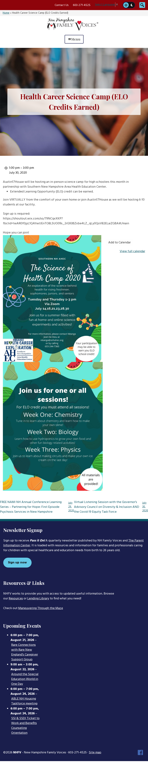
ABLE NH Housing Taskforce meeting (24, 701)
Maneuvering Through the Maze (40, 608)
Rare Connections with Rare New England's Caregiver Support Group (24, 652)
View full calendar (132, 251)
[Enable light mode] (126, 5)
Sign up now (17, 562)
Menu (75, 39)
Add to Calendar (119, 242)
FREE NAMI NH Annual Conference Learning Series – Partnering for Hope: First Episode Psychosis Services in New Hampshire (37, 507)
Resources (16, 598)
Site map (95, 752)
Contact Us (62, 5)
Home (6, 13)
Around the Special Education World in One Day (24, 679)
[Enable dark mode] (132, 5)
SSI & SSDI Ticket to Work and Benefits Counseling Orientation (25, 726)
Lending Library (38, 598)
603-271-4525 (81, 5)
